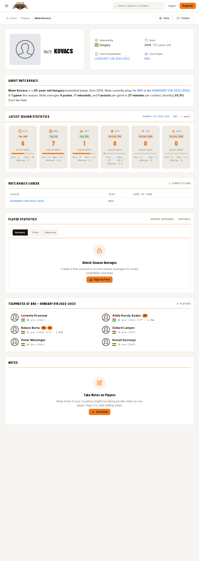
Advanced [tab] (50, 232)
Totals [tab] (35, 232)
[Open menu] (6, 5)
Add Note (102, 411)
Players (25, 18)
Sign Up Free (102, 279)
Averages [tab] (20, 232)
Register (187, 5)
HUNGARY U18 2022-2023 (112, 58)
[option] (54, 317)
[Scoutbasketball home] (20, 6)
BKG (147, 58)
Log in (172, 5)
